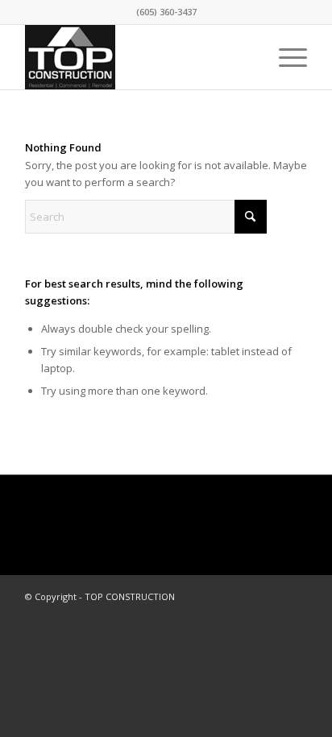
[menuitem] (285, 57)
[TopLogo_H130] (138, 57)
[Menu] (285, 57)
